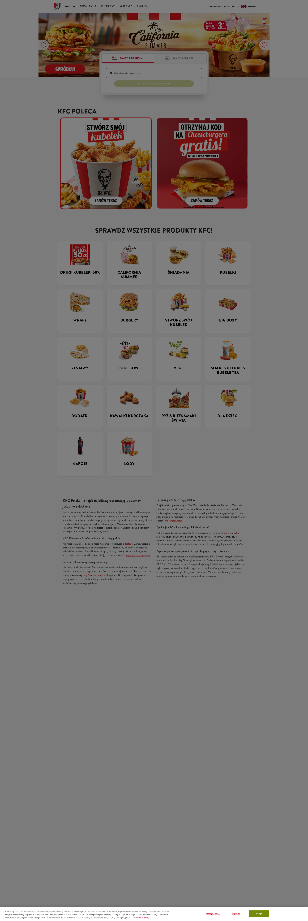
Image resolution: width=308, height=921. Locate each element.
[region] (154, 914)
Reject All (236, 913)
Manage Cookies (213, 913)
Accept (259, 913)
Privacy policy (143, 917)
